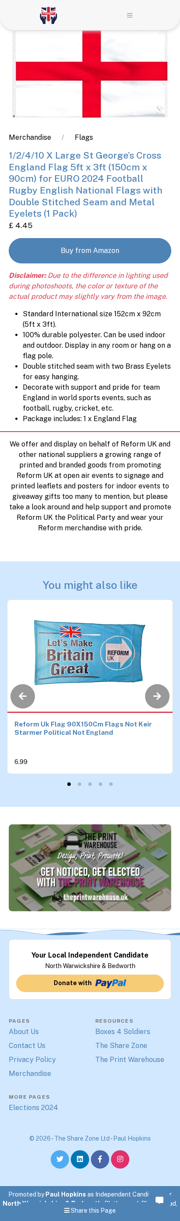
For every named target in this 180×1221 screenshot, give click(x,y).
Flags (84, 137)
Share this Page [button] (92, 1210)
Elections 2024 (33, 1107)
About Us (24, 1031)
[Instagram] (120, 1159)
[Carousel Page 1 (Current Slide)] (69, 784)
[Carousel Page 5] (111, 784)
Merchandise (30, 137)
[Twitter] (60, 1159)
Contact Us (27, 1045)
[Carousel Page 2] (79, 784)
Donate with (73, 982)
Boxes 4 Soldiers (122, 1031)
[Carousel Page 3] (90, 784)
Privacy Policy (32, 1059)
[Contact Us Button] (159, 1200)
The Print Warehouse (129, 1059)
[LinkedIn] (80, 1159)
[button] (129, 15)
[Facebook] (100, 1159)
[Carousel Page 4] (100, 784)
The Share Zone (121, 1045)
